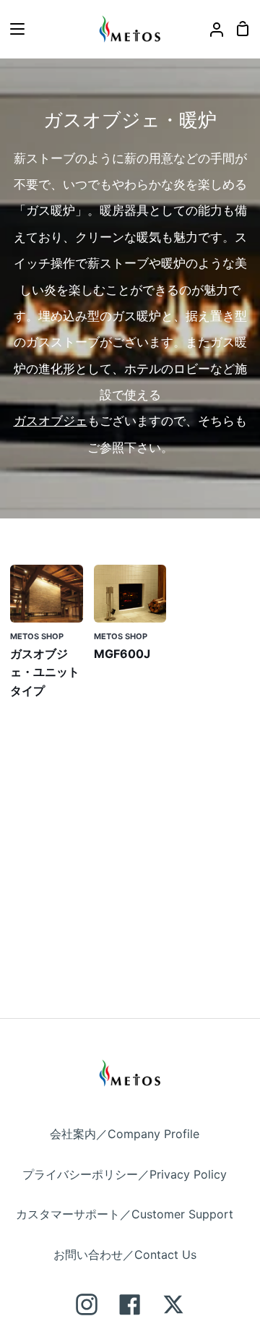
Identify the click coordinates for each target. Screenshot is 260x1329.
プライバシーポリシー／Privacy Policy (124, 1174)
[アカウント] (211, 29)
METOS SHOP (37, 636)
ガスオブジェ (50, 421)
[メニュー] (13, 29)
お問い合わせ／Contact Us (124, 1254)
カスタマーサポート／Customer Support (124, 1214)
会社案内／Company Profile (124, 1134)
